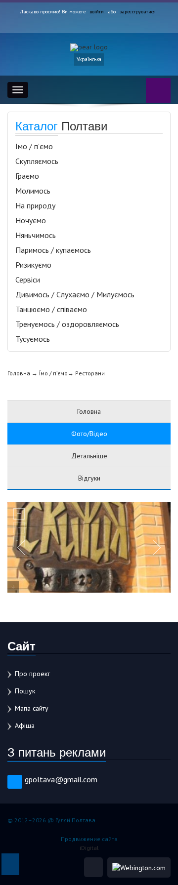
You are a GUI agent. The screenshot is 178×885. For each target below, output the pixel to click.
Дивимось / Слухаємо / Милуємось (74, 294)
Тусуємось (32, 339)
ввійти (96, 11)
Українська (89, 59)
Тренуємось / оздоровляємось (67, 324)
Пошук (25, 690)
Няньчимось (35, 235)
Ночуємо (30, 220)
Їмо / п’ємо (34, 146)
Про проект (32, 673)
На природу (35, 205)
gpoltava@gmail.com (61, 779)
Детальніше (89, 455)
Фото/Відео (89, 433)
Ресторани (90, 373)
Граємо (27, 176)
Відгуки (89, 478)
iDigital (89, 847)
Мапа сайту (31, 708)
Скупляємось (36, 161)
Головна (18, 373)
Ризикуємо (33, 265)
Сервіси (27, 279)
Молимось (32, 191)
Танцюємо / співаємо (51, 309)
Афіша (25, 725)
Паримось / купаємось (53, 250)
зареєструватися (138, 11)
